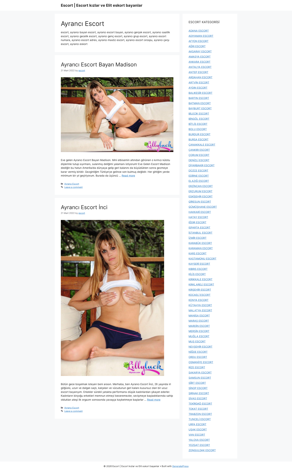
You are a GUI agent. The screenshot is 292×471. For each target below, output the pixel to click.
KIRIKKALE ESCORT (200, 279)
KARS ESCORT (198, 253)
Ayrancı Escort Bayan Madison (99, 64)
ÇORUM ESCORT (199, 155)
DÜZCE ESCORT (198, 170)
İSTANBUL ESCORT (200, 232)
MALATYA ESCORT (200, 310)
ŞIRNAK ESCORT (199, 393)
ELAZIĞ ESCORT (199, 180)
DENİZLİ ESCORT (199, 160)
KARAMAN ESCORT (201, 248)
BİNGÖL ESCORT (199, 118)
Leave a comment (73, 187)
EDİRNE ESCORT (199, 175)
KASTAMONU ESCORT (202, 258)
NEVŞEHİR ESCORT (200, 346)
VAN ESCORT (197, 434)
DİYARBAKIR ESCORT (202, 165)
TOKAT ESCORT (198, 408)
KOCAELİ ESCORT (199, 294)
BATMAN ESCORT (200, 103)
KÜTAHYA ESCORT (200, 305)
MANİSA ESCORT (199, 315)
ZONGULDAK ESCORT (202, 450)
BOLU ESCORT (198, 129)
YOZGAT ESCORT (199, 445)
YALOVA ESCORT (199, 439)
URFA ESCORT (197, 424)
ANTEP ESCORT (198, 72)
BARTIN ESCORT (199, 98)
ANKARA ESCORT (199, 61)
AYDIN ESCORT (198, 87)
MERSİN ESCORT (199, 331)
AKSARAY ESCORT (200, 51)
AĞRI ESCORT (197, 46)
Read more (128, 175)
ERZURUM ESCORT (200, 191)
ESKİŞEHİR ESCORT (201, 196)
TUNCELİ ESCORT (200, 419)
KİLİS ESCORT (197, 274)
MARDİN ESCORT (199, 326)
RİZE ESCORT (197, 367)
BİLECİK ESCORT (199, 113)
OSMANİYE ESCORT (201, 362)
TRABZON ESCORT (200, 414)
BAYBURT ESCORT (200, 108)
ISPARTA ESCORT (199, 227)
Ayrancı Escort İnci (84, 207)
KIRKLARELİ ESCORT (201, 284)
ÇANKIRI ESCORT (199, 149)
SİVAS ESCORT (198, 398)
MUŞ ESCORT (197, 341)
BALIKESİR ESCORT (200, 92)
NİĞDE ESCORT (198, 351)
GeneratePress (180, 466)
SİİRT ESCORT (197, 382)
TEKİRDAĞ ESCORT (200, 403)
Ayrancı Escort (71, 183)
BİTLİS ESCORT (198, 124)
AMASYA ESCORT (200, 56)
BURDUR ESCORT (199, 134)
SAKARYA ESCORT (200, 372)
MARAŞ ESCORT (199, 320)
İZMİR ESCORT (198, 237)
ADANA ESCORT (199, 30)
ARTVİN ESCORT (199, 82)
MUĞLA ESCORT (199, 336)
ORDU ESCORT (198, 357)
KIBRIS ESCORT (198, 269)
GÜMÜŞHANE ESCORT (203, 206)
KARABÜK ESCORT (200, 243)
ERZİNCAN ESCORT (201, 186)
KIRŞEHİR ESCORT (200, 289)
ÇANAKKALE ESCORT (202, 144)
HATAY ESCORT (198, 217)
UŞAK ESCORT (198, 429)
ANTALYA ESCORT (200, 67)
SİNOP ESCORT (198, 388)
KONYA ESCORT (199, 300)
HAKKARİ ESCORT (200, 212)
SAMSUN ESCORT (200, 377)
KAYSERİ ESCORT (199, 263)
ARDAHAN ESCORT (200, 77)
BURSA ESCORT (199, 139)
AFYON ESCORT (199, 41)
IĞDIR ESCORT (197, 222)
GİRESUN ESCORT (200, 201)
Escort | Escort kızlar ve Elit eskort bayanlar (101, 5)
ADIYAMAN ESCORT (201, 35)
